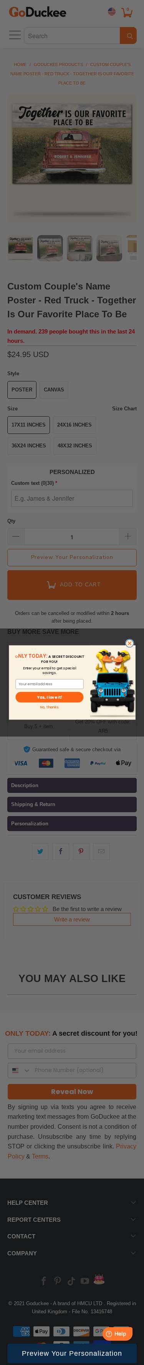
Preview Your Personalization (72, 1353)
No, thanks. (49, 707)
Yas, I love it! (49, 697)
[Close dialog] (129, 643)
